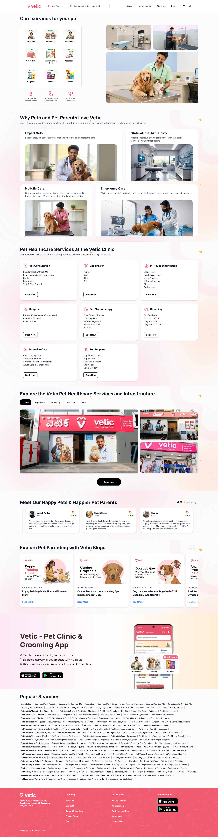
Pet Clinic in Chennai (48, 711)
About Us (52, 704)
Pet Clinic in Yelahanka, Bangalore (35, 747)
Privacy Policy (72, 816)
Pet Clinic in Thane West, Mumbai (35, 736)
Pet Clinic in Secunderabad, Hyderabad (37, 732)
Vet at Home (117, 816)
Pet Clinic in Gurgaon (135, 707)
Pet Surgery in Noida (165, 772)
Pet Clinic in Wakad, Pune (31, 750)
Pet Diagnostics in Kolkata (131, 768)
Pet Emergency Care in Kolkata (119, 779)
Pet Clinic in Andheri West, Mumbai (66, 736)
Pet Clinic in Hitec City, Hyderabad (153, 729)
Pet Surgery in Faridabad (143, 772)
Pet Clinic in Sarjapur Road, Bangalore (68, 747)
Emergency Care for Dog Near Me (150, 704)
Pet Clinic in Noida (67, 711)
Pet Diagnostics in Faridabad (82, 768)
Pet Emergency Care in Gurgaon (95, 775)
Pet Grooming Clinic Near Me (121, 754)
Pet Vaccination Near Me (175, 754)
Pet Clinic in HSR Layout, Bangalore (94, 740)
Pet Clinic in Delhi (153, 707)
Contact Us (70, 806)
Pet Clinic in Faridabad (147, 711)
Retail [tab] (84, 402)
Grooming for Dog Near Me (70, 704)
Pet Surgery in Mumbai (77, 772)
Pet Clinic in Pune (128, 711)
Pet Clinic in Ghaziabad (87, 711)
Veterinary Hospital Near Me (63, 754)
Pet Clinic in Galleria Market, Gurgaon (36, 725)
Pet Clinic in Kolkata (168, 711)
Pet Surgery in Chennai (177, 768)
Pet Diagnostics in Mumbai (176, 765)
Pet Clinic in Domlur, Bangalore (124, 740)
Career (69, 821)
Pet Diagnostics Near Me (145, 757)
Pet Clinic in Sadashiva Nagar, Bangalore (69, 743)
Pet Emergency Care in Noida (91, 779)
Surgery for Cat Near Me (82, 707)
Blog (173, 6)
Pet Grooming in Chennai (168, 757)
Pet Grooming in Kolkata (52, 765)
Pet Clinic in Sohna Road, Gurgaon (176, 722)
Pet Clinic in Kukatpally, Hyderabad (137, 732)
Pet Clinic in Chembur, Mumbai (95, 736)
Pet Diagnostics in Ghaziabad (33, 768)
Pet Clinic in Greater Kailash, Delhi (127, 725)
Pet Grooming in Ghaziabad (126, 761)
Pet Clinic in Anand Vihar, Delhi (95, 729)
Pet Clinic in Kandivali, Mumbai (167, 732)
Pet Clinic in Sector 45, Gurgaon (145, 722)
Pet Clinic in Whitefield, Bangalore (35, 743)
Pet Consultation (119, 801)
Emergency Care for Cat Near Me (110, 707)
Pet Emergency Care (120, 811)
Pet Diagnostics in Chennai (76, 765)
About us (161, 6)
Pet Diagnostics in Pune (58, 768)
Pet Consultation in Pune (59, 718)
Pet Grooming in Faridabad (172, 761)
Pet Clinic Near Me (85, 754)
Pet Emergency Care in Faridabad (62, 779)
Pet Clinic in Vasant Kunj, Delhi (123, 729)
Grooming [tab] (55, 402)
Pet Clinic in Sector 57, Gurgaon (68, 725)
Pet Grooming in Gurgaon (52, 761)
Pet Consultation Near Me (80, 757)
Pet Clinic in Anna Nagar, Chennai (35, 754)
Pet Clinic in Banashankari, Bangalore (170, 743)
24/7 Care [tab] (71, 402)
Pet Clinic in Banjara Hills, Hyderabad (105, 732)
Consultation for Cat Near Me (179, 704)
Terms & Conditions (74, 811)
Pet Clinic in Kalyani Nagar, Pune (157, 747)
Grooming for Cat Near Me (32, 707)
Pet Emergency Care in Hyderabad (126, 775)
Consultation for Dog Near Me (33, 704)
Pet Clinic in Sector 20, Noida (57, 750)
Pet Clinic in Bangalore (109, 711)
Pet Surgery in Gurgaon (31, 772)
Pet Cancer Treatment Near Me (149, 754)
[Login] (190, 6)
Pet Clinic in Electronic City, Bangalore (137, 743)
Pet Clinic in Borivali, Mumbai (180, 736)
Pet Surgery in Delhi (56, 722)
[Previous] (189, 547)
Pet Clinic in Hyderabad (173, 707)
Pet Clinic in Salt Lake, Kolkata (174, 750)
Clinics (129, 6)
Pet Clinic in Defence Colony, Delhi (35, 729)
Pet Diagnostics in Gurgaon (123, 765)
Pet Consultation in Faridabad (84, 718)
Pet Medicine (117, 821)
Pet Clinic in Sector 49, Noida (84, 750)
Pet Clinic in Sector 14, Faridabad (146, 750)
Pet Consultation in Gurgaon (32, 715)
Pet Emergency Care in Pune (33, 779)
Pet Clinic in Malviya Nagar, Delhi (66, 729)
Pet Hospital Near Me (58, 757)
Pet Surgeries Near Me (122, 757)
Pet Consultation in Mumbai (162, 715)
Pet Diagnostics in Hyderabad (150, 765)
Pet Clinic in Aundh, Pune (130, 747)
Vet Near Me (101, 754)
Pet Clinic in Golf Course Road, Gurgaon (113, 722)
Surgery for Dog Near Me (122, 704)
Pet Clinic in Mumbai (29, 711)
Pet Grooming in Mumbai (102, 761)
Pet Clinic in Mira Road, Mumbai (152, 736)
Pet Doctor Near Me (101, 757)
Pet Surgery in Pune (122, 772)
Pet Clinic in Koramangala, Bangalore (102, 747)
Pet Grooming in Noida (30, 765)
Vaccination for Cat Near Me (57, 707)
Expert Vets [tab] (40, 402)
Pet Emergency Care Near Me (33, 757)
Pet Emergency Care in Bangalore (35, 775)
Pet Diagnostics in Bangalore (33, 722)
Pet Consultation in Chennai (85, 715)
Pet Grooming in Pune (149, 761)
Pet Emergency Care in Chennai (65, 775)
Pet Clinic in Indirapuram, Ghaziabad (114, 750)
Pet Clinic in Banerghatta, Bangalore (61, 740)
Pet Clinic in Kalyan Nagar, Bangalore (155, 740)
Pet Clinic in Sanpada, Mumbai (123, 736)
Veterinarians (145, 6)
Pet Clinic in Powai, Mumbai (32, 740)
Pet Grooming (118, 806)
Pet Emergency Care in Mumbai (80, 722)
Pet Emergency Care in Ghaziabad (157, 775)
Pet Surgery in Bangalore (154, 768)
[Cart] (184, 6)
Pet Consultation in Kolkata (134, 718)
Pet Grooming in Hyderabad (77, 761)
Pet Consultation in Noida (109, 718)
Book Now (30, 294)
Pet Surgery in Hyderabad (54, 772)
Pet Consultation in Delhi (110, 715)
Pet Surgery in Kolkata (186, 772)
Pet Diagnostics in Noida (107, 768)
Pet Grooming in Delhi (30, 761)
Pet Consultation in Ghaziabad (33, 718)
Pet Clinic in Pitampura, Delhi (156, 725)
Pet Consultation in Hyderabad (135, 715)
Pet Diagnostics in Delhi (100, 765)
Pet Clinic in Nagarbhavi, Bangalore (103, 743)
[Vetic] (34, 6)
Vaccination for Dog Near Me (97, 704)
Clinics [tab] (26, 402)
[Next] (195, 547)
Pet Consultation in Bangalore (59, 715)
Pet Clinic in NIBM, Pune (183, 747)
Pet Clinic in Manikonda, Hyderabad (72, 732)
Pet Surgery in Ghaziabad (100, 772)
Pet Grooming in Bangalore (158, 718)
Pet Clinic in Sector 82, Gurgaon (97, 725)
